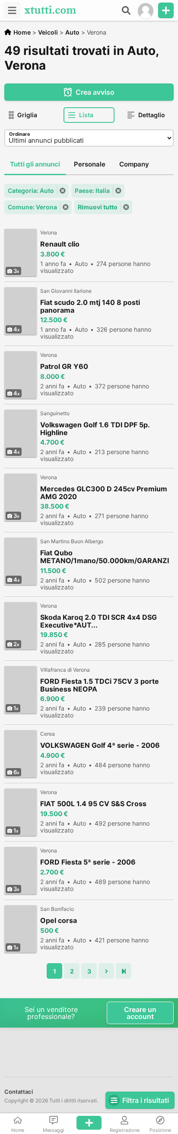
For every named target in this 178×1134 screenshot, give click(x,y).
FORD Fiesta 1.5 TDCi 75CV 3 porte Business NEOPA (99, 685)
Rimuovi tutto (98, 207)
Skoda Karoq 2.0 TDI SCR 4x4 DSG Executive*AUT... (98, 621)
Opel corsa (58, 920)
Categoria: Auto (31, 190)
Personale (89, 164)
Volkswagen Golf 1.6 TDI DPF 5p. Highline (94, 428)
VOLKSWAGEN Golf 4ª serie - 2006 (100, 745)
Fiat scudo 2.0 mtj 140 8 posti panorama (90, 306)
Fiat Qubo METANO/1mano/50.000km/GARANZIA (104, 557)
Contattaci (18, 1091)
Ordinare (19, 134)
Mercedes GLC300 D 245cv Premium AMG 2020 (103, 492)
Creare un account (140, 1013)
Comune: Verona (32, 207)
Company (134, 164)
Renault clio (59, 244)
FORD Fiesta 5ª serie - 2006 (88, 862)
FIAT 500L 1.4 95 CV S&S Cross (93, 804)
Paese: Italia (92, 190)
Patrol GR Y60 (64, 366)
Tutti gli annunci (35, 164)
